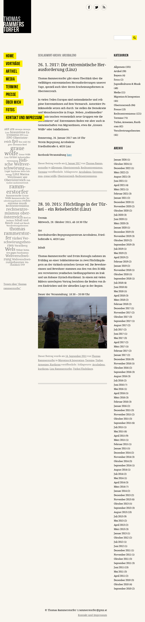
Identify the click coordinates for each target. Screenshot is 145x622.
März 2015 (119, 440)
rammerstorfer (17, 189)
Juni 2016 (119, 384)
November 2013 (122, 499)
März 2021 (119, 189)
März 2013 (119, 529)
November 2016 (122, 363)
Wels (10, 249)
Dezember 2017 (122, 308)
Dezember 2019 (122, 232)
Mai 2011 (118, 571)
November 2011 (122, 554)
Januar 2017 (120, 355)
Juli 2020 (118, 215)
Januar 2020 (120, 227)
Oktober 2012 (121, 537)
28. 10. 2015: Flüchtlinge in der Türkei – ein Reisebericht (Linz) (72, 207)
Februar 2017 (121, 350)
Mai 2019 (118, 253)
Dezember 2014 (122, 452)
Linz (16, 174)
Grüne (13, 157)
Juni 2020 (119, 219)
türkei (17, 238)
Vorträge (13, 63)
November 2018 (122, 270)
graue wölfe (50, 176)
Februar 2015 (121, 444)
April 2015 (119, 435)
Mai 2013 (118, 520)
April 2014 (119, 482)
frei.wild (23, 142)
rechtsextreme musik (19, 202)
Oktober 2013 (121, 503)
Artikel (11, 71)
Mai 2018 (118, 291)
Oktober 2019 (121, 240)
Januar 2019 (120, 266)
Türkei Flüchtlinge (83, 369)
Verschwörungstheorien (17, 242)
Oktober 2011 (121, 559)
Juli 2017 (118, 329)
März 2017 (119, 346)
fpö (15, 141)
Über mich (13, 102)
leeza (23, 171)
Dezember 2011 (122, 550)
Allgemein (56, 167)
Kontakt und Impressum (24, 117)
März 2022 (119, 172)
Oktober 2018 (121, 274)
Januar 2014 (120, 491)
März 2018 (119, 300)
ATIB (12, 129)
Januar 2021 (120, 198)
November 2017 (122, 312)
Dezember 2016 (122, 359)
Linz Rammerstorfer (61, 369)
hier (69, 154)
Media (10, 79)
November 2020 (122, 206)
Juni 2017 (119, 334)
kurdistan (43, 369)
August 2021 (120, 176)
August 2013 (120, 512)
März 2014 (119, 486)
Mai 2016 (118, 389)
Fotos (10, 109)
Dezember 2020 (122, 202)
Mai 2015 (118, 431)
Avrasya (18, 129)
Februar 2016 (121, 401)
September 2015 (122, 423)
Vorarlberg (21, 245)
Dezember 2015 (122, 410)
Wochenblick (19, 263)
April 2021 (119, 185)
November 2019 (122, 236)
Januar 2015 (120, 448)
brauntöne (17, 132)
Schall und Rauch (16, 222)
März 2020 (119, 223)
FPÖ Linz (24, 135)
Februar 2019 (121, 261)
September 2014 (122, 465)
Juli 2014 (118, 474)
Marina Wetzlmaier (18, 176)
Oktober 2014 (121, 461)
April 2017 (119, 342)
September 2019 (122, 244)
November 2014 (122, 457)
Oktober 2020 (121, 210)
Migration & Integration (71, 360)
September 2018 (122, 278)
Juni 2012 (119, 546)
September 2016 (122, 372)
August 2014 (120, 469)
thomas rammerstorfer (17, 233)
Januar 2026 (120, 159)
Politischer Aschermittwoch (18, 181)
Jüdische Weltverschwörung (17, 164)
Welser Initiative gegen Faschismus (18, 251)
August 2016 (120, 376)
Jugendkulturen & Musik (127, 84)
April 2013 (119, 525)
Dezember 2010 (122, 580)
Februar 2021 (121, 193)
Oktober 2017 (121, 317)
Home (10, 55)
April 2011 (119, 576)
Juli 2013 (118, 516)
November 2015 (122, 414)
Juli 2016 (118, 380)
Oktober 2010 (121, 584)
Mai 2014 (118, 478)
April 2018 (119, 295)
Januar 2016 (120, 406)
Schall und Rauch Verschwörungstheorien (18, 224)
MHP (25, 177)
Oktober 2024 (121, 164)
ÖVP (23, 264)
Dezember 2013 (122, 495)
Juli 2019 (118, 249)
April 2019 (119, 257)
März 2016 (119, 397)
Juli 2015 (118, 427)
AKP (6, 129)
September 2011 (122, 563)
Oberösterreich (71, 167)
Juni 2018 (119, 287)
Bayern (118, 75)
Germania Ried (20, 145)
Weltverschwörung (16, 257)
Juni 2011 (119, 567)
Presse (11, 94)
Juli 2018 (118, 283)
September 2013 (122, 508)
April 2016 (119, 393)
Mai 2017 (118, 338)
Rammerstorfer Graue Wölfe (17, 196)
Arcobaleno (85, 172)
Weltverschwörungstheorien (18, 261)
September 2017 (122, 321)
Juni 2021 (119, 181)
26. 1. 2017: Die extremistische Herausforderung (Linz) (72, 67)
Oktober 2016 (121, 367)
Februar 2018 (121, 304)
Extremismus (18, 134)
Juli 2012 (118, 542)
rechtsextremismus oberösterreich (17, 213)
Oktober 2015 (121, 418)
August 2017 (120, 325)
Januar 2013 (120, 533)
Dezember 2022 (122, 168)
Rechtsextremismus (91, 167)
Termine (42, 172)
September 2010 (122, 588)
